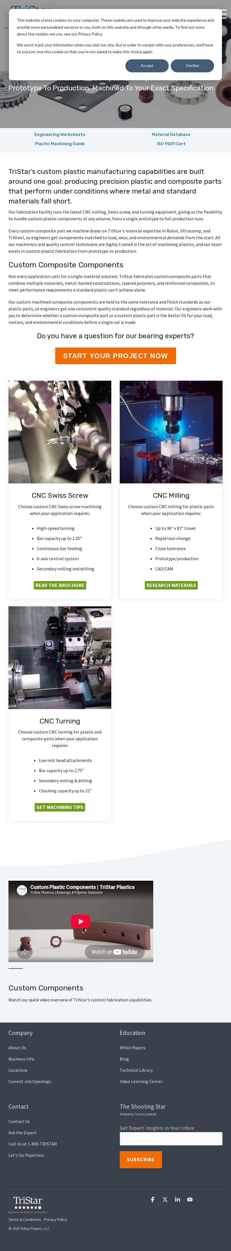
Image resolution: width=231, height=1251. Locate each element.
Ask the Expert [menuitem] (22, 1132)
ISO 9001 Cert (171, 143)
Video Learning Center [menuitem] (141, 1081)
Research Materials (171, 585)
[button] (153, 1200)
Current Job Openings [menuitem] (29, 1081)
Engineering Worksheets (59, 134)
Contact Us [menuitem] (19, 1121)
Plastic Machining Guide (60, 143)
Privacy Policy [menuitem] (55, 1219)
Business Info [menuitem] (21, 1059)
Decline (192, 65)
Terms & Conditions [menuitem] (24, 1219)
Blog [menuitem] (124, 1059)
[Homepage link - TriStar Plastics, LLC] (28, 1210)
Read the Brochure (60, 585)
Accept (147, 65)
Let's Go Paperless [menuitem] (26, 1155)
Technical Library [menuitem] (136, 1070)
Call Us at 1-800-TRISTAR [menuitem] (32, 1144)
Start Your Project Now (115, 356)
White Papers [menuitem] (132, 1047)
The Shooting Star (143, 1109)
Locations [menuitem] (18, 1070)
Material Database (171, 134)
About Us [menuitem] (17, 1047)
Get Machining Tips (59, 807)
